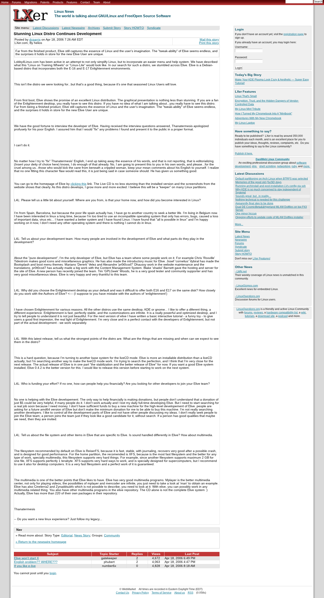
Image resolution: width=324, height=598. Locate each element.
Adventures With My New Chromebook (258, 118)
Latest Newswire (73, 28)
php (254, 166)
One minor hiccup (246, 213)
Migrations (30, 2)
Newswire (241, 239)
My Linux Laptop (245, 122)
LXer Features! (261, 258)
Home (5, 2)
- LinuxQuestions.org (247, 296)
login (53, 573)
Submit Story (112, 28)
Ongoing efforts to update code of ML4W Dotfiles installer (269, 217)
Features (72, 2)
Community (112, 535)
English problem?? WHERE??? (36, 562)
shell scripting (267, 166)
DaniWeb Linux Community (273, 159)
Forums (16, 2)
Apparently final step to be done (254, 203)
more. (306, 166)
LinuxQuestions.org (248, 309)
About (106, 2)
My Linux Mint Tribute (248, 109)
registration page (293, 34)
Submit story (242, 250)
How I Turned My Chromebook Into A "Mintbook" (263, 113)
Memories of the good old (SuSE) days (258, 182)
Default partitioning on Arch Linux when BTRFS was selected (271, 178)
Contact (85, 2)
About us (179, 592)
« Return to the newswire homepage (41, 542)
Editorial (67, 535)
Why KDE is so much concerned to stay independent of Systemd (268, 191)
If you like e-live (25, 566)
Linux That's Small (246, 96)
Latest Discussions (46, 28)
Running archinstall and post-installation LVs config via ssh (270, 185)
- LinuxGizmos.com (246, 285)
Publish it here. (244, 153)
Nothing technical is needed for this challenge (262, 199)
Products (58, 2)
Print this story (209, 43)
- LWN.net (241, 271)
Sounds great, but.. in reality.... (253, 196)
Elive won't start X (26, 558)
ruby (294, 166)
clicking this (78, 184)
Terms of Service (161, 592)
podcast (283, 316)
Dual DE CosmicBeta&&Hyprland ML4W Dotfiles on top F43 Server (271, 208)
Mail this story (209, 39)
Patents (44, 2)
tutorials (249, 316)
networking (283, 166)
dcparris (35, 39)
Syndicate (241, 246)
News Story (82, 535)
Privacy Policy (140, 592)
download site (266, 316)
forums (248, 312)
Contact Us (122, 592)
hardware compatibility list (282, 312)
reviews (258, 312)
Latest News (242, 236)
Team (96, 2)
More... (239, 224)
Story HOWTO (243, 253)
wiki (303, 312)
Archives (94, 28)
